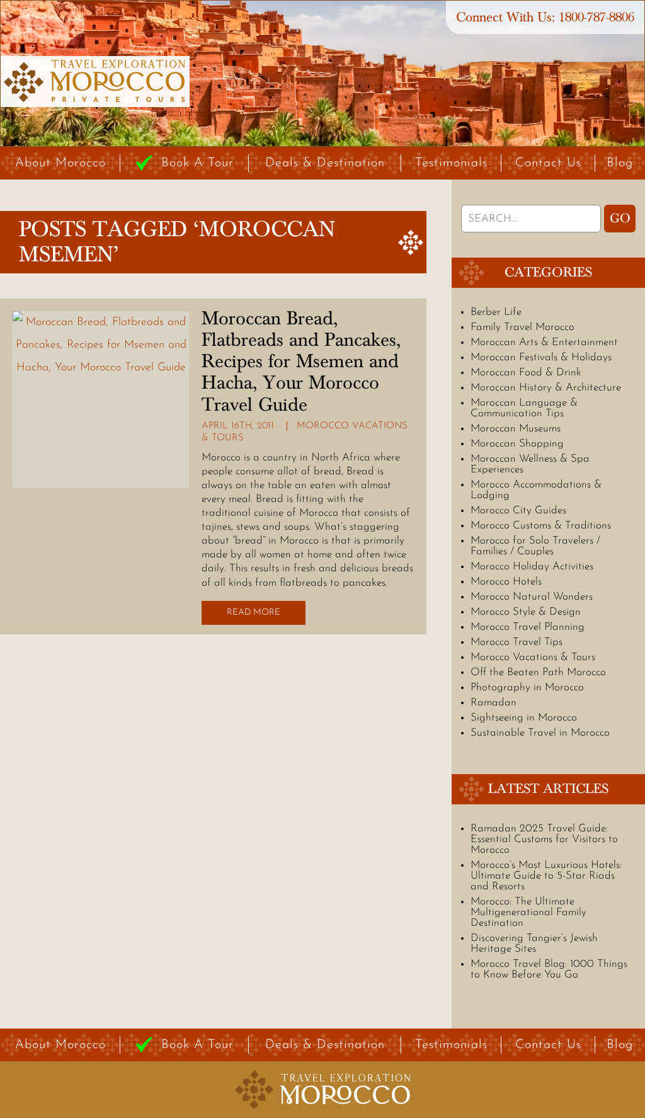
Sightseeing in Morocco (524, 717)
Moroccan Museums (516, 428)
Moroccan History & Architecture (546, 387)
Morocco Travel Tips (516, 642)
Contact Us (548, 163)
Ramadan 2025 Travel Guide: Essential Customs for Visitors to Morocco (544, 839)
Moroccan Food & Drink (526, 372)
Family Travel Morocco (522, 327)
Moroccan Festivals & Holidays (541, 357)
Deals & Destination (325, 163)
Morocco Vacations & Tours (533, 657)
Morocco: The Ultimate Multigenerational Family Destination (528, 912)
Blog (620, 163)
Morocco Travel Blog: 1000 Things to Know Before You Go (549, 969)
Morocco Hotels (506, 581)
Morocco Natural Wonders (532, 596)
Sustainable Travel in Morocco (540, 732)
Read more (253, 612)
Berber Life (496, 312)
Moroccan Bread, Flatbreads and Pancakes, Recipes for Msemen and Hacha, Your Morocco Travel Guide (301, 361)
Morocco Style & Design (526, 612)
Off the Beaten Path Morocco (538, 672)
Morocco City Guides (518, 510)
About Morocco (60, 163)
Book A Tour (197, 163)
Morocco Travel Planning (528, 627)
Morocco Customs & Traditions (541, 525)
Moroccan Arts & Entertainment (544, 342)
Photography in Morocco (527, 687)
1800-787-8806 (596, 17)
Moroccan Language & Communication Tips (524, 408)
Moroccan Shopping (517, 443)
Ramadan (494, 702)
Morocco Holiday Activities (532, 566)
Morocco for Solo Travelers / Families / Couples (535, 546)
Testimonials (451, 163)
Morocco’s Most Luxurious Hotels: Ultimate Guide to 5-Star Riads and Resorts (546, 876)
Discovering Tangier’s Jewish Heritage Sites (534, 943)
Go (620, 218)
